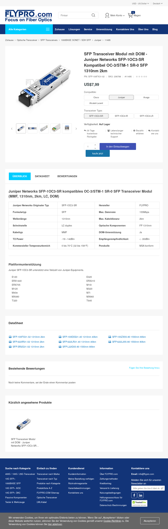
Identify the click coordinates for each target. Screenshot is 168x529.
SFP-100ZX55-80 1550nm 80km (129, 336)
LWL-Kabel (42, 502)
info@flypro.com (146, 473)
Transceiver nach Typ (47, 478)
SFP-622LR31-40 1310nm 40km (79, 341)
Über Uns (143, 29)
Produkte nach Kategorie (48, 483)
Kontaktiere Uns (125, 29)
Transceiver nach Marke (48, 473)
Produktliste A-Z (44, 488)
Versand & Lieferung (109, 488)
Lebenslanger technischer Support (117, 133)
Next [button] (75, 129)
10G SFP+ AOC (13, 488)
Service (88, 29)
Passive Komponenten (16, 497)
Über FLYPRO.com (109, 473)
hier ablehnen (55, 524)
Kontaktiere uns (155, 132)
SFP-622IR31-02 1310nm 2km (28, 341)
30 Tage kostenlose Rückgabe (92, 133)
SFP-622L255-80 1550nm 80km (129, 341)
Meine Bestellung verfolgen (81, 478)
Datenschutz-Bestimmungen (113, 505)
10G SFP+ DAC (12, 492)
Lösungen (74, 29)
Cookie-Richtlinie (112, 520)
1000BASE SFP (13, 483)
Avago (146, 97)
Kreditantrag (105, 483)
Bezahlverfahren (140, 132)
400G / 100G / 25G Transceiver (20, 473)
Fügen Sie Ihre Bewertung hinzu (144, 367)
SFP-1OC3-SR (96, 115)
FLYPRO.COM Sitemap (48, 492)
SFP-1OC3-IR (121, 115)
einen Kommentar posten (62, 382)
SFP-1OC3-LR (146, 115)
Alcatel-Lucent (96, 103)
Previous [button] (12, 129)
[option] (21, 128)
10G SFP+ (10, 478)
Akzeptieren (150, 520)
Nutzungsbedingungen (110, 492)
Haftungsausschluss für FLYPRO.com (111, 499)
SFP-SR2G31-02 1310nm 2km (28, 346)
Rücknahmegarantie (77, 483)
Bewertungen (67, 176)
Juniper (121, 97)
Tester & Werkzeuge (15, 502)
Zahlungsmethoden (109, 478)
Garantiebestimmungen (79, 488)
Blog (155, 29)
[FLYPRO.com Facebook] (134, 495)
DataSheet (42, 176)
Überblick (19, 176)
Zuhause (60, 29)
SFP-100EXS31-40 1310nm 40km (80, 336)
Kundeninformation (77, 473)
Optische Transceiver (47, 497)
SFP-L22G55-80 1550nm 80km (79, 346)
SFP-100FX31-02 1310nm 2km (29, 336)
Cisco (96, 97)
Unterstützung (104, 29)
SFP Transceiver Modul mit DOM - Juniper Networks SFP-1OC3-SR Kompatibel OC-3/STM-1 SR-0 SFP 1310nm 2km (24, 442)
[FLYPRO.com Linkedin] (141, 495)
